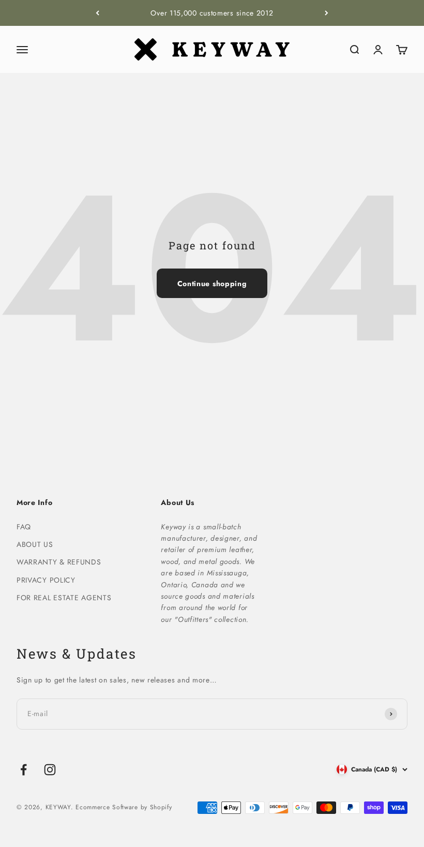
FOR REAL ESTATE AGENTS (64, 597)
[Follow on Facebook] (24, 770)
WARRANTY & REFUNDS (59, 562)
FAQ (24, 527)
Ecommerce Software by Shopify (123, 807)
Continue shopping (212, 283)
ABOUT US (35, 544)
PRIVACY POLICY (46, 580)
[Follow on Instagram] (50, 770)
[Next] (326, 13)
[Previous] (97, 13)
